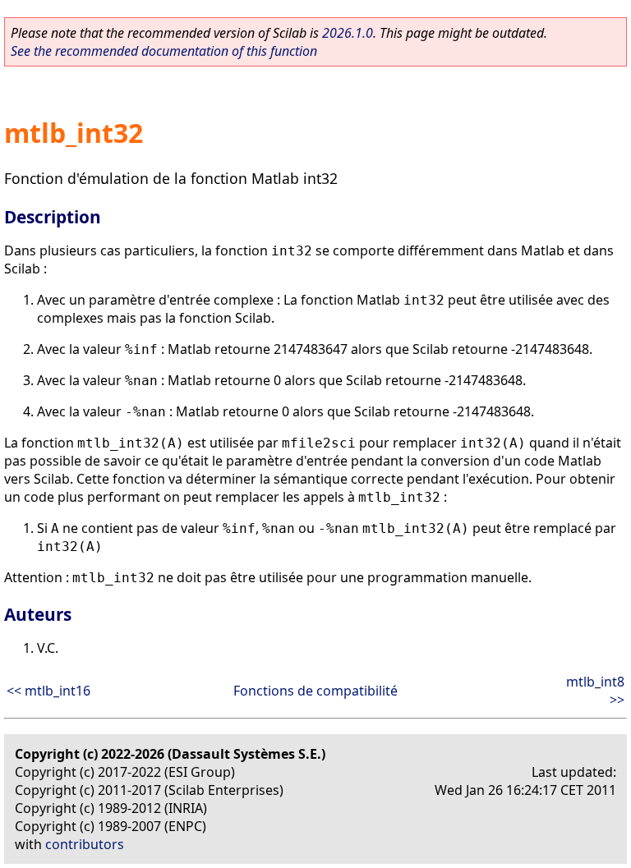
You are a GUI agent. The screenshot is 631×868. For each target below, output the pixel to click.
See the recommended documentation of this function (164, 51)
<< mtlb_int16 (48, 691)
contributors (84, 844)
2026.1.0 (347, 33)
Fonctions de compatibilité (315, 691)
